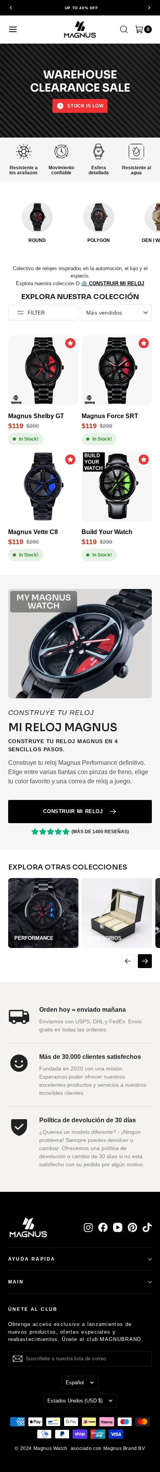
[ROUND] (37, 217)
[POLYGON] (99, 217)
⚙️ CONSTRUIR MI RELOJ (112, 283)
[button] (11, 7)
